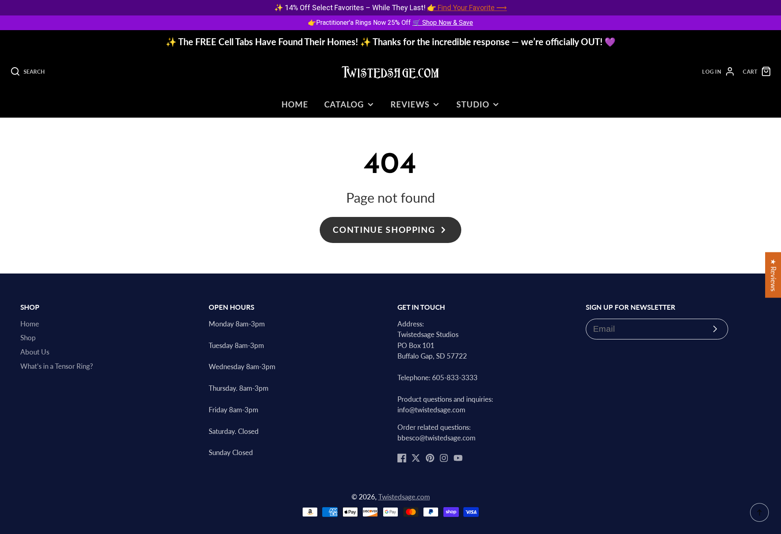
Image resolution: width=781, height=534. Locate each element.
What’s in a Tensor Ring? (56, 366)
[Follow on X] (415, 457)
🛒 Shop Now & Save (442, 22)
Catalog (344, 104)
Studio (472, 104)
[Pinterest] (429, 457)
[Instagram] (443, 457)
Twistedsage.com (404, 497)
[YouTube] (458, 457)
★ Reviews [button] (773, 275)
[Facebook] (401, 457)
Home (294, 104)
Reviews (410, 104)
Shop (28, 338)
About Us (34, 352)
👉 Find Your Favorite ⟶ (467, 7)
